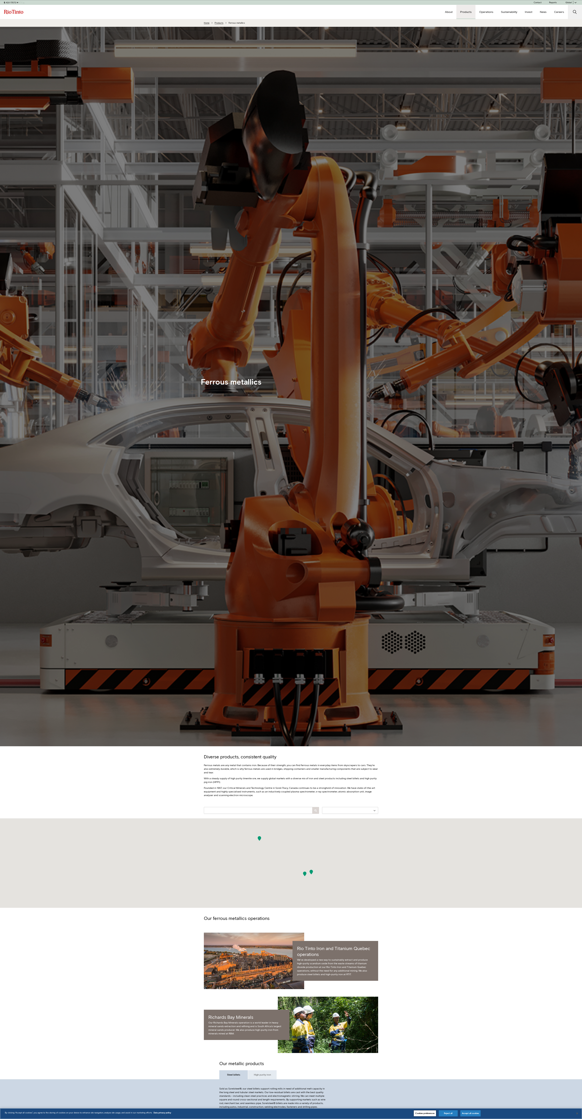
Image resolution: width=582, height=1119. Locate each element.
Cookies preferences (424, 1113)
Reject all (448, 1113)
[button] (259, 838)
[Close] (577, 1113)
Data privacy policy (162, 1113)
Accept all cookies (470, 1113)
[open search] (575, 12)
